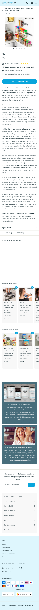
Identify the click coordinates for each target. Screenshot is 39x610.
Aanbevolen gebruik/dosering (13, 233)
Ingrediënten (6, 228)
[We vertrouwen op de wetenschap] (19, 393)
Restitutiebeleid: (7, 551)
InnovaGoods (6, 14)
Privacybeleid (6, 548)
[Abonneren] (31, 485)
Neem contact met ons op (10, 557)
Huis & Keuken (13, 329)
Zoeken (4, 545)
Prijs (3, 54)
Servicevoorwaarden (8, 554)
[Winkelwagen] (31, 3)
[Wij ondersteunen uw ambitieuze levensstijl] (19, 436)
